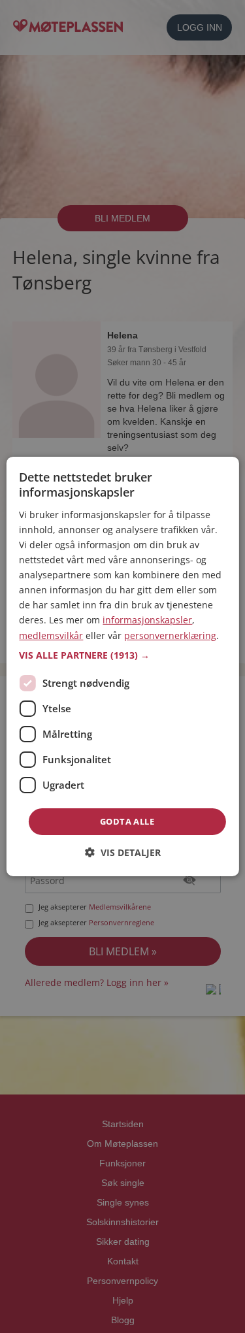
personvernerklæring (170, 635)
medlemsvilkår (51, 635)
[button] (122, 655)
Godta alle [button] (127, 821)
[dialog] (122, 666)
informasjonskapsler (147, 620)
